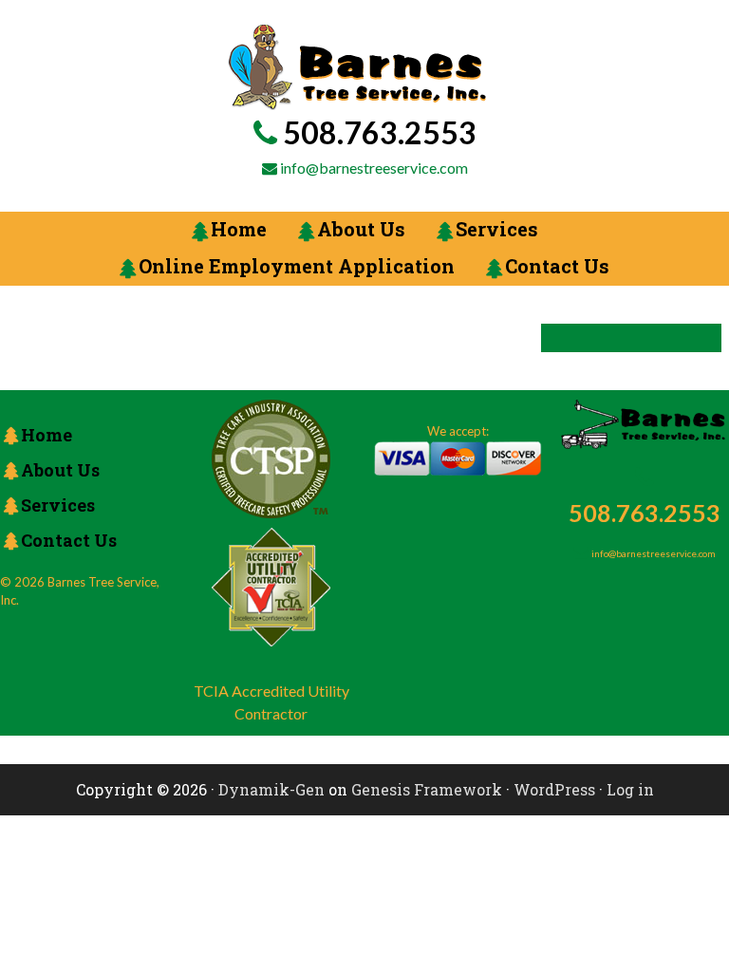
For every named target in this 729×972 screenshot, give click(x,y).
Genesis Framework (426, 789)
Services (58, 505)
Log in (630, 789)
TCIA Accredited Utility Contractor (271, 702)
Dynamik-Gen (271, 789)
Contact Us (69, 540)
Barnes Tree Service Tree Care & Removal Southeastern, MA (357, 67)
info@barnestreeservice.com (374, 168)
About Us (60, 469)
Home (46, 434)
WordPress (554, 789)
